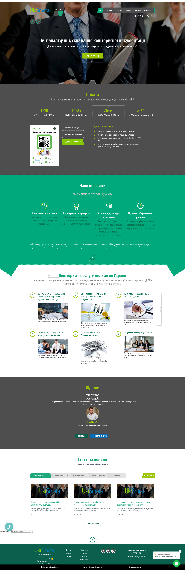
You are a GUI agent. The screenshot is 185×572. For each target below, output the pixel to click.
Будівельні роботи (97, 475)
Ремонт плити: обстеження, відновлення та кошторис (90, 503)
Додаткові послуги (73, 142)
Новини (138, 11)
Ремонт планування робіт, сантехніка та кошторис (45, 503)
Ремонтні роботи (40, 475)
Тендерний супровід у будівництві (138, 332)
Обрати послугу (92, 56)
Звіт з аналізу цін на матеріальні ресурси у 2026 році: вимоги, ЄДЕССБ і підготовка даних (51, 297)
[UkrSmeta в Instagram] (113, 551)
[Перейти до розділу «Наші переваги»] (92, 82)
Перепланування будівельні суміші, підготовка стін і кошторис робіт (134, 503)
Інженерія (116, 475)
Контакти (147, 11)
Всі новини (149, 475)
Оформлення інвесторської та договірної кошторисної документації (93, 297)
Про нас (110, 11)
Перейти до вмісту (6, 1)
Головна (101, 11)
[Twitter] (38, 21)
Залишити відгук (99, 436)
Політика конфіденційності (49, 567)
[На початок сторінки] (92, 539)
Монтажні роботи (80, 475)
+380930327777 (143, 16)
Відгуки (84, 553)
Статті (84, 557)
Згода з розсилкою (135, 567)
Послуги (119, 11)
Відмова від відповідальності (92, 567)
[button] (9, 527)
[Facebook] (32, 21)
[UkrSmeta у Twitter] (108, 551)
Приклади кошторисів (60, 475)
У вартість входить (73, 128)
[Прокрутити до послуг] (92, 257)
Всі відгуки (81, 436)
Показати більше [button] (92, 523)
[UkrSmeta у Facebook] (103, 551)
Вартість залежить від (73, 135)
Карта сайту (84, 560)
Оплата (128, 11)
